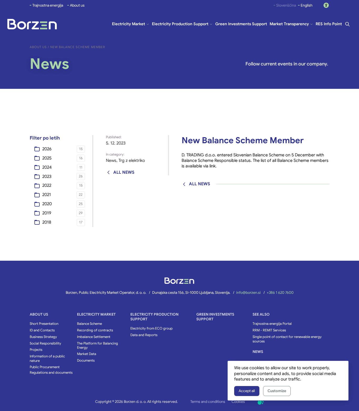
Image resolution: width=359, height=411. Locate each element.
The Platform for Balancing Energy (97, 345)
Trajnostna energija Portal (272, 324)
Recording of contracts (95, 330)
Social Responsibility (45, 343)
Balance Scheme (89, 324)
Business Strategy (43, 337)
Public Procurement (45, 367)
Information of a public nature (47, 358)
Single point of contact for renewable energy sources (287, 339)
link (212, 166)
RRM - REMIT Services (269, 330)
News (111, 160)
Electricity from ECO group (151, 328)
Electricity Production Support (154, 316)
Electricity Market (96, 314)
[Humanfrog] (261, 401)
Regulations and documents (51, 373)
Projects (36, 350)
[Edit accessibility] (326, 5)
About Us (39, 314)
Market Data (86, 354)
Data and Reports (143, 335)
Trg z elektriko (132, 160)
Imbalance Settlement (93, 337)
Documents (86, 360)
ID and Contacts (42, 330)
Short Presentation (44, 324)
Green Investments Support (215, 316)
